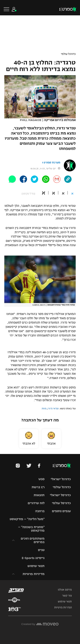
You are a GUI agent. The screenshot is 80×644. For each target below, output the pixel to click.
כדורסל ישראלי (60, 495)
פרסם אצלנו (65, 589)
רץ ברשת (38, 487)
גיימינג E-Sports (33, 558)
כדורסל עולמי (61, 503)
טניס (41, 550)
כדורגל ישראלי (61, 479)
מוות (44, 408)
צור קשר (67, 595)
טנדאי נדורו (53, 408)
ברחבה (40, 511)
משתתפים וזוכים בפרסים (33, 540)
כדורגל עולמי (68, 54)
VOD (41, 479)
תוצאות (39, 495)
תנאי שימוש (36, 566)
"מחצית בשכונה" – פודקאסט (31, 528)
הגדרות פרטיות (63, 607)
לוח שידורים (36, 503)
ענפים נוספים (61, 511)
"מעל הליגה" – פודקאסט (27, 519)
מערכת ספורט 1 (51, 162)
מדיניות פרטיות (34, 574)
